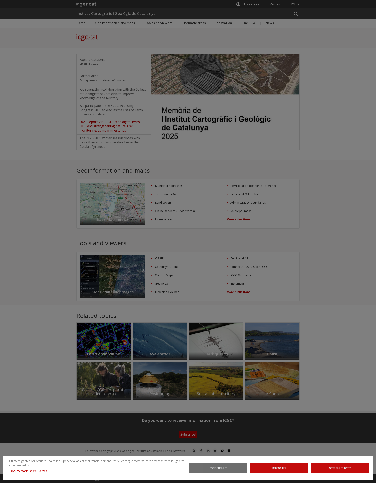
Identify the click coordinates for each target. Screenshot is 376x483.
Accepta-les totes (340, 467)
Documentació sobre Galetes (30, 471)
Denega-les (279, 467)
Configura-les (218, 467)
